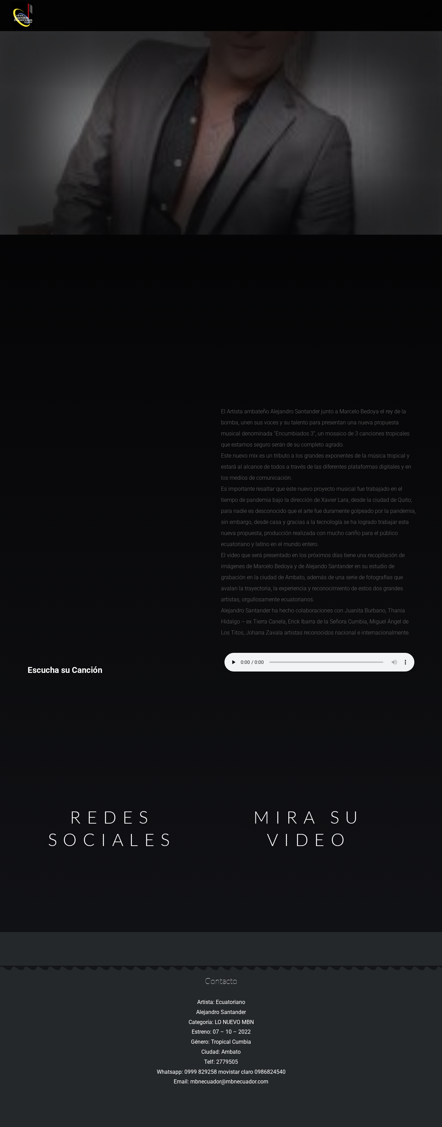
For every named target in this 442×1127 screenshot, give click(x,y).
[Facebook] (112, 866)
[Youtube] (112, 891)
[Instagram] (112, 917)
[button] (429, 15)
